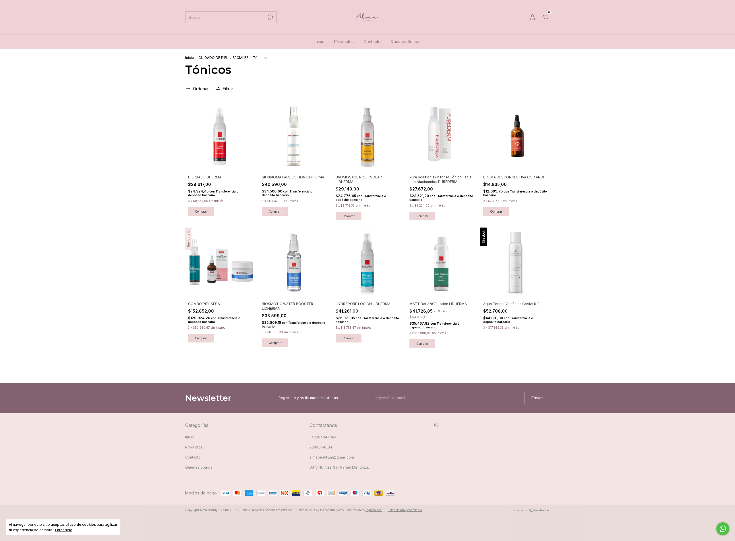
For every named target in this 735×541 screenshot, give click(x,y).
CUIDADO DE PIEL (213, 57)
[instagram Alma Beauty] (436, 425)
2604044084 (321, 447)
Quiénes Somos (405, 41)
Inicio (319, 41)
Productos (344, 41)
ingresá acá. (373, 510)
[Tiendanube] (532, 510)
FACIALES (241, 57)
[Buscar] (269, 17)
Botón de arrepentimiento (405, 510)
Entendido (63, 530)
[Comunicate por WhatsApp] (722, 528)
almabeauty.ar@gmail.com (332, 457)
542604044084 (323, 437)
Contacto (372, 41)
